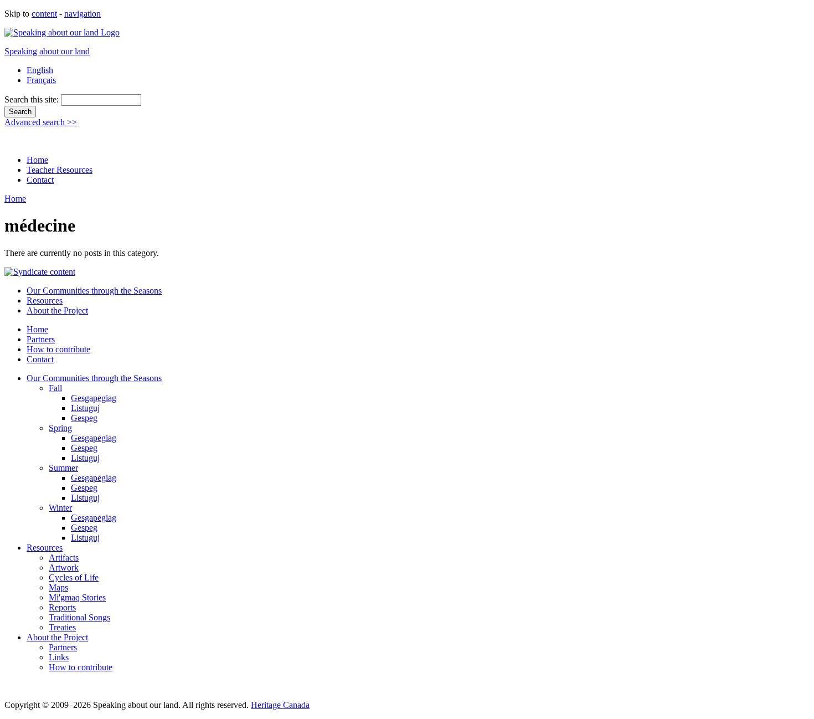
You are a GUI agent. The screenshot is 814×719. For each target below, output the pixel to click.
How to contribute (58, 349)
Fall (55, 388)
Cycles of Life (74, 577)
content (44, 13)
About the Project (57, 310)
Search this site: (32, 99)
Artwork (64, 567)
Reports (62, 607)
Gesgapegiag (93, 398)
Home (37, 160)
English (40, 70)
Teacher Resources (59, 169)
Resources (45, 300)
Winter (60, 507)
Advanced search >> (40, 122)
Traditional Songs (79, 617)
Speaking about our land (47, 51)
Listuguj (85, 408)
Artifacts (64, 557)
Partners (41, 339)
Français (41, 80)
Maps (58, 587)
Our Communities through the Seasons (94, 290)
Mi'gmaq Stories (77, 597)
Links (59, 657)
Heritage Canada (280, 705)
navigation (82, 13)
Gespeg (84, 418)
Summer (63, 468)
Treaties (62, 627)
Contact (40, 179)
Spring (60, 428)
